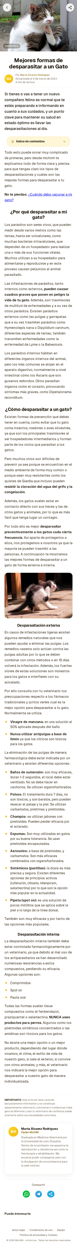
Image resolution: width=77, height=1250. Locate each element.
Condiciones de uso (41, 1230)
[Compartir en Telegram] (38, 1194)
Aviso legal (18, 1230)
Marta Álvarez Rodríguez (35, 74)
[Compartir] (70, 7)
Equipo (61, 1230)
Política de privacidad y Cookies (38, 1235)
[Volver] (7, 7)
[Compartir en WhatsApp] (26, 1194)
